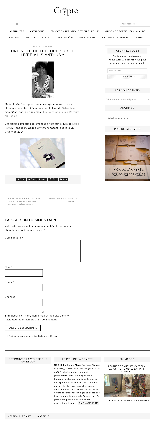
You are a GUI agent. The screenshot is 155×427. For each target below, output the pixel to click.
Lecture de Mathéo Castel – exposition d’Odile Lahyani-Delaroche (126, 369)
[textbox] (127, 99)
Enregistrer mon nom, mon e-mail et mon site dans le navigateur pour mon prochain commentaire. (37, 317)
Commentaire (14, 237)
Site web (10, 297)
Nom (8, 267)
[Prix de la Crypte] (127, 158)
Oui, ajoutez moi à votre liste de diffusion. (34, 336)
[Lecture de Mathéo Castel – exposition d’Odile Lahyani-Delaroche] (127, 396)
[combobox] (127, 99)
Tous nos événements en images (128, 400)
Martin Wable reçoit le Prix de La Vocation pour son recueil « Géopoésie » (25, 202)
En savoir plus (88, 403)
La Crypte (77, 10)
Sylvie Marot (69, 108)
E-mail (10, 282)
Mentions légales (19, 416)
